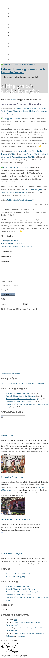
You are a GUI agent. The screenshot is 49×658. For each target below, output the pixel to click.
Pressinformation (13, 57)
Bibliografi (14, 22)
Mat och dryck (6, 114)
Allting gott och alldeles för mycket (14, 192)
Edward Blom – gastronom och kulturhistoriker (23, 70)
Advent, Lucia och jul (28, 108)
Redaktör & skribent (12, 477)
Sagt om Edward (17, 14)
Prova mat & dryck (11, 553)
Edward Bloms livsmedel (21, 111)
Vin (19, 114)
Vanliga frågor (16, 25)
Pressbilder (15, 60)
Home (12, 99)
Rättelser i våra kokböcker (21, 49)
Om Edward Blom (13, 6)
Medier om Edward (17, 19)
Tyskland (14, 114)
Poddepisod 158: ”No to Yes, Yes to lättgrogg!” (22, 399)
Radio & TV (7, 435)
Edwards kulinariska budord (21, 46)
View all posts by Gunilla (10, 240)
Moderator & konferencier (15, 519)
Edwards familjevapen (19, 33)
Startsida (9, 3)
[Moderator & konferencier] (13, 515)
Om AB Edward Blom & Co (21, 11)
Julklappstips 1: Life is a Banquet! (13, 243)
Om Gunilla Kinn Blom (19, 8)
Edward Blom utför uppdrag (17, 52)
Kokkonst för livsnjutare (38, 111)
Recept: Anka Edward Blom (21, 44)
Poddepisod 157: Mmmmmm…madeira (19, 401)
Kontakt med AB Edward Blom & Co (24, 54)
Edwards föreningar (18, 27)
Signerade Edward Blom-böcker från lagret (20, 396)
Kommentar (5, 261)
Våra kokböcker (12, 41)
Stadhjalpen (10, 636)
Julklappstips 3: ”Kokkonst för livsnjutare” (16, 246)
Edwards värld (11, 30)
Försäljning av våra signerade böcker (18, 393)
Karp (15, 619)
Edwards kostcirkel (18, 38)
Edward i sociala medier (20, 35)
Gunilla (18, 108)
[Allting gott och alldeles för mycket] (18, 64)
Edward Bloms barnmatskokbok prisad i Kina (29, 633)
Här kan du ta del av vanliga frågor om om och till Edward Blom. (23, 383)
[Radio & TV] (13, 431)
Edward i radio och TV (19, 16)
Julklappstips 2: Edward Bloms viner (22, 104)
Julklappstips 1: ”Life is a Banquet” (20, 200)
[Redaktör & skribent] (13, 472)
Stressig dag (21, 636)
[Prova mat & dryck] (13, 548)
